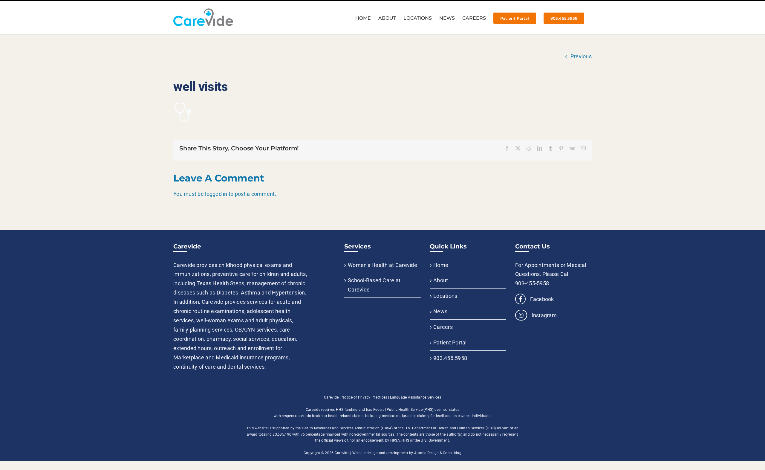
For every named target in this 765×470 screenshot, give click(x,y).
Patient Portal (450, 342)
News (440, 311)
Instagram (543, 315)
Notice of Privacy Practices (364, 397)
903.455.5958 (450, 358)
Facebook (541, 299)
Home (440, 265)
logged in (216, 194)
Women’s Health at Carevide (382, 265)
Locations (445, 296)
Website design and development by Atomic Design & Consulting (406, 453)
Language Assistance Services (415, 397)
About (440, 280)
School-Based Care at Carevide (374, 285)
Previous (581, 56)
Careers (443, 327)
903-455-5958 (532, 283)
